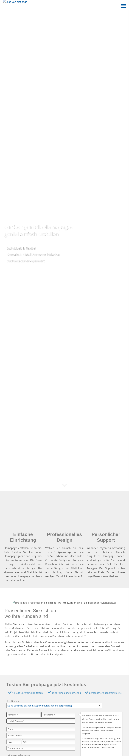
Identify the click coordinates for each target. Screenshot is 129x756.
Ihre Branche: (13, 701)
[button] (64, 487)
